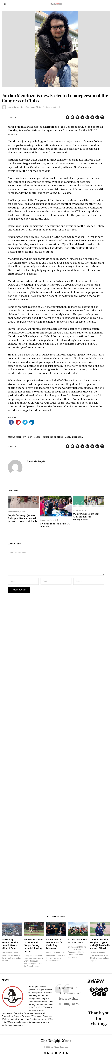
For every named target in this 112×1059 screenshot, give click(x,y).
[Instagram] (101, 989)
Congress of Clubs (53, 437)
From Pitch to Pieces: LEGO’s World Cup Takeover (54, 944)
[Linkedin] (87, 117)
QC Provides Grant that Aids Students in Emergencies (86, 516)
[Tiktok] (94, 994)
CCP (30, 437)
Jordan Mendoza (74, 437)
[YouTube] (106, 989)
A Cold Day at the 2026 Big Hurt (77, 941)
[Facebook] (67, 117)
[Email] (102, 117)
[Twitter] (77, 117)
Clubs (37, 437)
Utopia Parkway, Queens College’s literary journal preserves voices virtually (22, 518)
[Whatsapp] (92, 117)
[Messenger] (72, 117)
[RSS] (99, 994)
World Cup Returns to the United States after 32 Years (10, 944)
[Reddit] (97, 117)
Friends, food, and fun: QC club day (55, 525)
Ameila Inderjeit (17, 107)
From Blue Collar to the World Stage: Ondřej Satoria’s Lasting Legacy (33, 945)
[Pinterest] (82, 117)
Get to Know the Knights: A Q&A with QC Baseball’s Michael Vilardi (100, 944)
